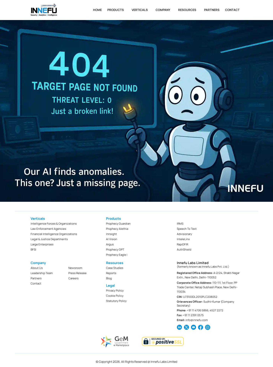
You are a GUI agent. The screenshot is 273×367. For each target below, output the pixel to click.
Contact (232, 10)
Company (163, 10)
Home (97, 10)
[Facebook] (200, 327)
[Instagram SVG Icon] (207, 327)
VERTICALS (140, 10)
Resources (187, 10)
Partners (212, 10)
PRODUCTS (115, 10)
